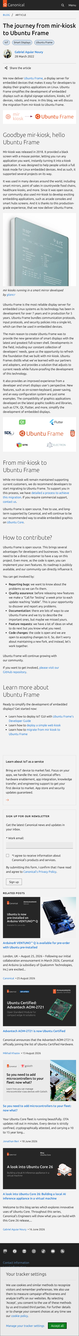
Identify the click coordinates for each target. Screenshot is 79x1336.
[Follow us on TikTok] (44, 1252)
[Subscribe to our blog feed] (63, 1252)
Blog (6, 14)
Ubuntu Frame (33, 78)
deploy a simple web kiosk (44, 725)
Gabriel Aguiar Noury (29, 52)
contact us (9, 501)
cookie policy (19, 1315)
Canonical (8, 978)
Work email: (16, 838)
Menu (72, 5)
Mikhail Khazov (11, 1053)
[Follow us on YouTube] (54, 1252)
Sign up (14, 882)
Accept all (57, 1325)
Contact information (16, 1262)
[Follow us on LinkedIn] (25, 1252)
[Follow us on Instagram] (34, 1252)
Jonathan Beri (11, 1141)
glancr (11, 294)
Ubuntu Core (15, 522)
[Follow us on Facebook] (15, 1252)
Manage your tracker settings (25, 1325)
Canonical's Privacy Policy (39, 871)
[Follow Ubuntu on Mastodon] (6, 1252)
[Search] (63, 5)
